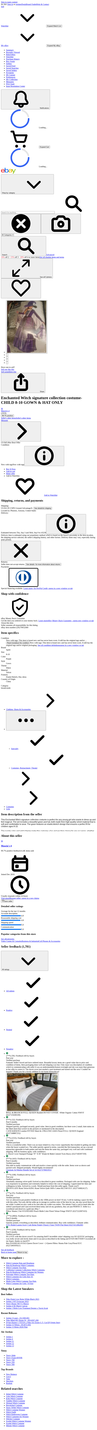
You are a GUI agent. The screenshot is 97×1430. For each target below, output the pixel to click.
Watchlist (9, 57)
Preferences (10, 77)
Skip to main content (9, 2)
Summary (10, 50)
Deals (23, 4)
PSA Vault (10, 84)
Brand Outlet (31, 4)
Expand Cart (44, 147)
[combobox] (28, 212)
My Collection (12, 79)
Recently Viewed (13, 52)
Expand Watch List (54, 26)
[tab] (48, 623)
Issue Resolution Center (15, 86)
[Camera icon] (61, 224)
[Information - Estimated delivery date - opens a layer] (66, 524)
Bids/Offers (10, 55)
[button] (23, 246)
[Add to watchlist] (21, 288)
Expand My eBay (53, 46)
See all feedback (7, 1250)
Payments (10, 73)
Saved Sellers (11, 70)
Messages (10, 82)
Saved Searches (12, 68)
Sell (2, 7)
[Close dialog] (21, 551)
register (18, 4)
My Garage (10, 75)
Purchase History (13, 59)
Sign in (10, 4)
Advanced (50, 255)
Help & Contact (42, 4)
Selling (9, 64)
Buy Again (10, 61)
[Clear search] (21, 224)
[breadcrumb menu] (26, 721)
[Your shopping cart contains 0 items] (20, 147)
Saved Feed (10, 66)
